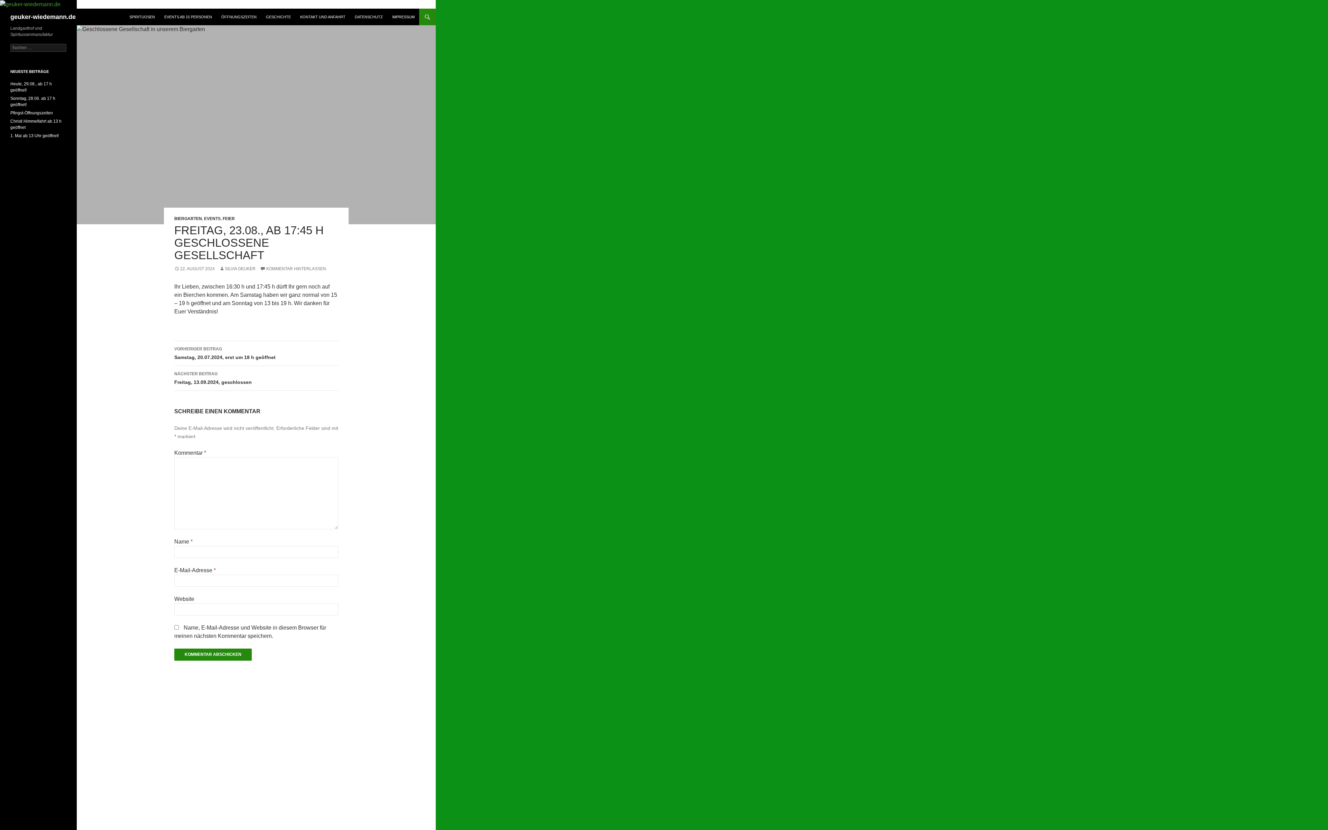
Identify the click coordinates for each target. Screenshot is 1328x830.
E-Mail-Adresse (195, 570)
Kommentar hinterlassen (296, 268)
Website (184, 599)
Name (183, 542)
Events (212, 218)
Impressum (403, 17)
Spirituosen (142, 17)
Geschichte (278, 17)
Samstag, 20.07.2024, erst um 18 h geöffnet (225, 353)
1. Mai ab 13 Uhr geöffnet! (34, 135)
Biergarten (188, 218)
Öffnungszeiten (239, 17)
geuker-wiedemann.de (43, 16)
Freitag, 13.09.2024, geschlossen (213, 378)
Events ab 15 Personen (188, 17)
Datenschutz (369, 17)
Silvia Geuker (240, 268)
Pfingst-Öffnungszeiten (31, 113)
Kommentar (190, 453)
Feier (229, 218)
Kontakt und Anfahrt (322, 17)
